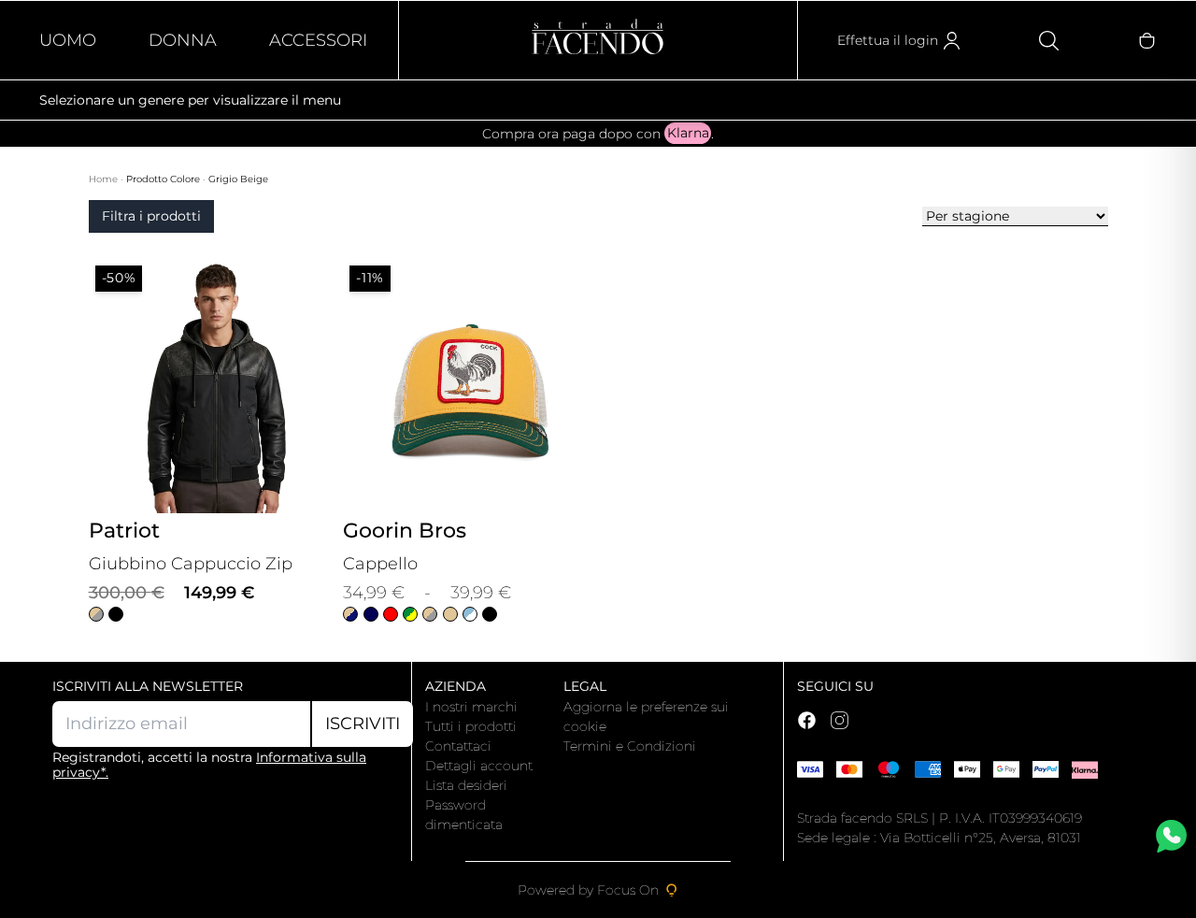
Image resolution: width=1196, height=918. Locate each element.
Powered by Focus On (588, 890)
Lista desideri (466, 785)
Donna (183, 40)
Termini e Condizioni (629, 746)
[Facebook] (807, 720)
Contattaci (458, 746)
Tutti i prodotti (471, 726)
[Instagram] (839, 720)
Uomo (67, 40)
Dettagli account (479, 765)
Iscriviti (362, 723)
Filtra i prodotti (151, 216)
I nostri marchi (471, 706)
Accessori (318, 40)
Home (105, 179)
